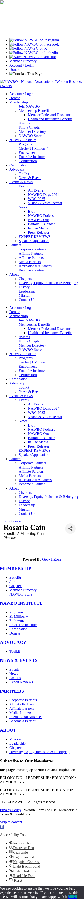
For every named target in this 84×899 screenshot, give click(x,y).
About (14, 274)
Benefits (15, 577)
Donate (14, 69)
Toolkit (24, 174)
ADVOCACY (13, 642)
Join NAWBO (29, 106)
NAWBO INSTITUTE (21, 603)
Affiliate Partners (31, 258)
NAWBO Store (30, 136)
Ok (70, 897)
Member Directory (23, 61)
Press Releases (38, 232)
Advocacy (16, 169)
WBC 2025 (36, 199)
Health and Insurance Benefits (50, 119)
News (23, 207)
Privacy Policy (10, 810)
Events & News (21, 182)
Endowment (28, 153)
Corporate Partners (32, 249)
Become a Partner (32, 270)
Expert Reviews (21, 682)
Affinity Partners (31, 253)
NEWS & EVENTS (19, 660)
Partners (15, 245)
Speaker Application (34, 241)
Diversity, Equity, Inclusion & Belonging (39, 752)
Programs (26, 144)
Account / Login (21, 65)
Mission (24, 295)
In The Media (38, 228)
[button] (2, 827)
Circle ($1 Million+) (33, 148)
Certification (28, 161)
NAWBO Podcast (41, 216)
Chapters (25, 279)
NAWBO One (38, 220)
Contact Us (27, 300)
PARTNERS (12, 691)
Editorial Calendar (41, 224)
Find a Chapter (30, 127)
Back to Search (13, 521)
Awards (24, 123)
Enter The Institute (23, 625)
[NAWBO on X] (28, 48)
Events (24, 186)
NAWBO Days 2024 (43, 195)
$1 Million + (18, 616)
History (24, 287)
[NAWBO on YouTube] (32, 57)
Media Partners (30, 262)
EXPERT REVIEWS (35, 237)
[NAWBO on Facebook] (34, 44)
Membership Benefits (34, 111)
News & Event (30, 178)
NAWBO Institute (22, 140)
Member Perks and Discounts (49, 115)
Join (12, 582)
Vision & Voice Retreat (45, 203)
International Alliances (35, 266)
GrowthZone (51, 559)
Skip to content (11, 822)
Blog (31, 211)
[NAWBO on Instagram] (34, 40)
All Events (36, 190)
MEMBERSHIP (15, 568)
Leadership (27, 291)
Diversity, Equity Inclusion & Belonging (48, 283)
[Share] (70, 528)
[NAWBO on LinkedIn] (33, 53)
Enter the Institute (32, 157)
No (75, 897)
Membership (18, 102)
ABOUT (8, 730)
